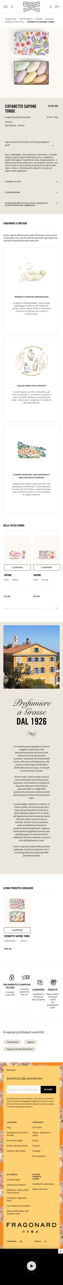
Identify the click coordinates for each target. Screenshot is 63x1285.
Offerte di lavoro (40, 1189)
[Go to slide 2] (55, 145)
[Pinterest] (32, 1231)
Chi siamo (37, 1127)
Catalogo (36, 1151)
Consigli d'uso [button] (13, 182)
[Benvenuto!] (31, 6)
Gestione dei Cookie (16, 1151)
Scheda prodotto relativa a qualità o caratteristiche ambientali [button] (26, 204)
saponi (30, 1042)
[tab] (31, 181)
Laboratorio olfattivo (16, 1185)
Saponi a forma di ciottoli (20, 1049)
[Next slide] (57, 608)
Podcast (35, 1146)
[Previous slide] (50, 608)
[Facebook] (28, 1231)
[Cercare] (12, 6)
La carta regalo (13, 1179)
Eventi (35, 1140)
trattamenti (12, 1042)
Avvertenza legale (15, 1140)
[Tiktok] (37, 1231)
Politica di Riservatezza (17, 1146)
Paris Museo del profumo (18, 1206)
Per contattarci (39, 1156)
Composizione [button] (12, 192)
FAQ (9, 1127)
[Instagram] (24, 1231)
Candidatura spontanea (43, 1184)
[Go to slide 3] (57, 145)
